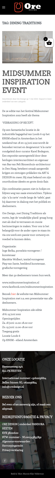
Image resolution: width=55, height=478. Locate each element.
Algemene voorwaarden (16, 441)
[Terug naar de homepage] (27, 7)
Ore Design (21, 99)
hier (13, 294)
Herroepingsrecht (12, 445)
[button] (3, 7)
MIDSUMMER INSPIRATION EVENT (26, 82)
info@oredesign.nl (13, 386)
